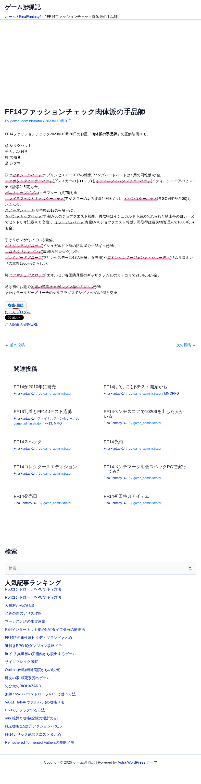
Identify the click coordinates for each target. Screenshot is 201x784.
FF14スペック (28, 441)
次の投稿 (186, 345)
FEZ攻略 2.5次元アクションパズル (33, 726)
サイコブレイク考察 (21, 662)
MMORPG (171, 393)
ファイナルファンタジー (55, 418)
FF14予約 (113, 441)
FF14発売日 (25, 496)
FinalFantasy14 (25, 393)
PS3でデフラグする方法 (25, 710)
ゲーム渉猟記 (23, 7)
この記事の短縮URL (21, 325)
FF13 (48, 423)
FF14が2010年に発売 (35, 386)
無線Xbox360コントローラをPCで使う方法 (40, 694)
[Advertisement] (100, 56)
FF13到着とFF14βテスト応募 (43, 411)
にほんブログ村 (18, 312)
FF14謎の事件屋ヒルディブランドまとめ (38, 638)
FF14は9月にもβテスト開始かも (135, 386)
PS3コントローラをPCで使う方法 (33, 589)
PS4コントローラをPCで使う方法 (33, 597)
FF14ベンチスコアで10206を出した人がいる (144, 413)
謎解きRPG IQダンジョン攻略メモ (33, 646)
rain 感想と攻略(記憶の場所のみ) (31, 718)
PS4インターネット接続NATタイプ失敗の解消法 (45, 630)
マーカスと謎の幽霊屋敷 (25, 621)
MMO (58, 423)
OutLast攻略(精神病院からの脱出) (33, 670)
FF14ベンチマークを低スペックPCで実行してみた (145, 469)
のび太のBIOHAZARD (23, 686)
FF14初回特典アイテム (126, 496)
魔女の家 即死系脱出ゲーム (27, 678)
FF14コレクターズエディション (45, 466)
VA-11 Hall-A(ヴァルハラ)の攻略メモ (34, 702)
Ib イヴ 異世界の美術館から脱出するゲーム (40, 654)
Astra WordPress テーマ (137, 762)
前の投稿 (15, 345)
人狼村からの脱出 (19, 605)
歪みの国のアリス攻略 (23, 613)
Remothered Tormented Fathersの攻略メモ (39, 742)
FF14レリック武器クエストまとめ (33, 734)
